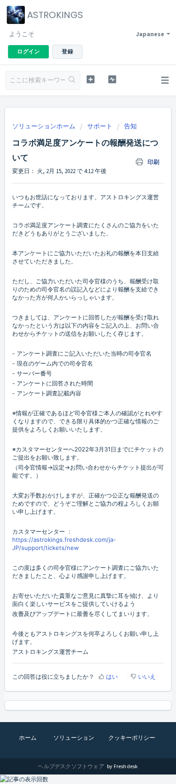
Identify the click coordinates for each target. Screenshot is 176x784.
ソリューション (73, 738)
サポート (99, 126)
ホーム (28, 738)
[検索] (72, 80)
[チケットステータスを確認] (112, 79)
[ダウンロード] (71, 392)
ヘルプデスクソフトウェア (71, 766)
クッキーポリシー (131, 738)
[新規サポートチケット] (90, 79)
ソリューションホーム (44, 126)
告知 (130, 126)
